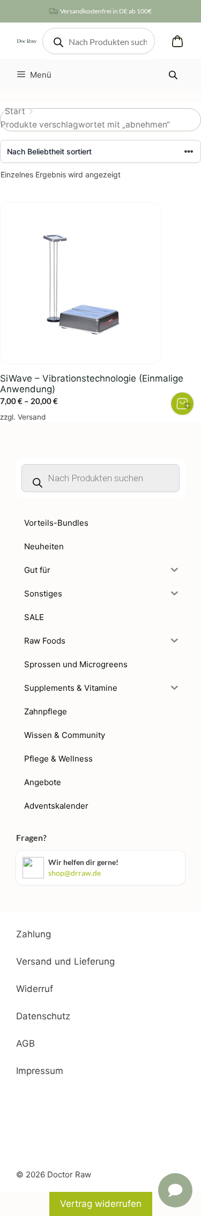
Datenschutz (43, 1016)
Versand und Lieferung (65, 961)
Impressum (39, 1070)
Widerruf (34, 988)
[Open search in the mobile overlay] (98, 41)
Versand (32, 417)
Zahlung (33, 934)
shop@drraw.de (74, 872)
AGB (25, 1043)
